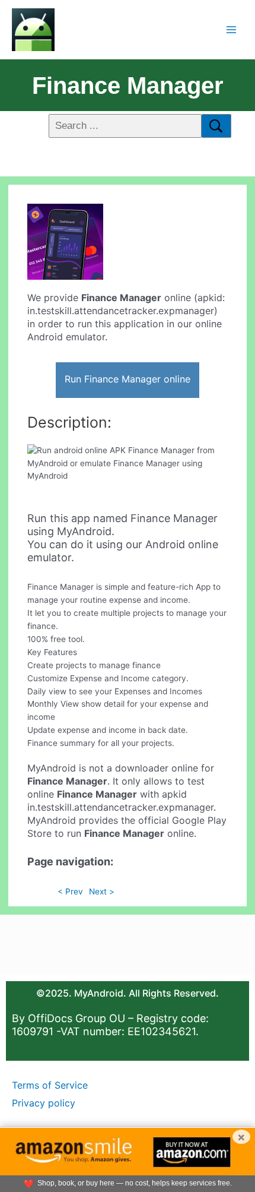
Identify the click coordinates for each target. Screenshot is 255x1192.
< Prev (70, 891)
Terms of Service (50, 1085)
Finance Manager (128, 85)
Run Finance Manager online (127, 379)
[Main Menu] (231, 29)
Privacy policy (43, 1103)
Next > (101, 891)
